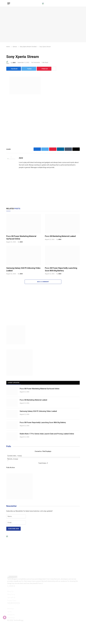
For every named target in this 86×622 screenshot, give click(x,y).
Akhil (14, 62)
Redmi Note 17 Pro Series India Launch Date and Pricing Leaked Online (47, 434)
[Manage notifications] (4, 617)
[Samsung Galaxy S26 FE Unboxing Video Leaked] (23, 255)
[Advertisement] (43, 24)
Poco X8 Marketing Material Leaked (60, 236)
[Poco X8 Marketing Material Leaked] (62, 223)
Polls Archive (10, 467)
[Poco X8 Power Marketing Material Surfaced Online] (23, 223)
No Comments (35, 62)
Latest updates (13, 382)
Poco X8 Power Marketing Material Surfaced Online (21, 237)
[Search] (78, 3)
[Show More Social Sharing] (54, 69)
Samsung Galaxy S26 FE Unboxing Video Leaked (23, 269)
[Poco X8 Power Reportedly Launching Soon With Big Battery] (62, 255)
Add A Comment (43, 281)
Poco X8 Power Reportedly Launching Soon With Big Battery (61, 269)
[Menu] (8, 3)
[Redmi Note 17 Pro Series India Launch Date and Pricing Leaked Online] (12, 436)
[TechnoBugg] (43, 3)
